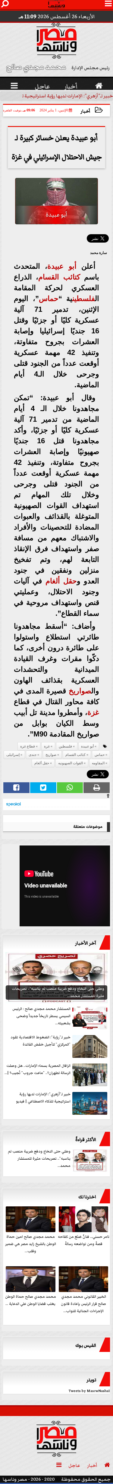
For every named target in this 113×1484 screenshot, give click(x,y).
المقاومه (98, 763)
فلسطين (83, 298)
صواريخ (80, 691)
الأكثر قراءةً (85, 1139)
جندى (32, 755)
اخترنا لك (87, 1196)
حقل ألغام (61, 581)
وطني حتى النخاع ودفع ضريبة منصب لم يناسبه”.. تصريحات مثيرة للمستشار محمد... (39, 1159)
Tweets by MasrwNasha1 (89, 1391)
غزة (93, 712)
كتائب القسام (59, 277)
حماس (48, 298)
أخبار (85, 111)
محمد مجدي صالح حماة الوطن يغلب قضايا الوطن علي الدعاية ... (30, 1300)
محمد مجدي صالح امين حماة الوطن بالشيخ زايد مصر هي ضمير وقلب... (30, 1244)
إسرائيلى (13, 755)
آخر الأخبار (85, 943)
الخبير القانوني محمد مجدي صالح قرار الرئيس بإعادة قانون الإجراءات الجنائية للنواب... (83, 1304)
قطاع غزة (27, 746)
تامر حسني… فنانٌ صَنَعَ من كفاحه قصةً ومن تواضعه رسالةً (83, 1240)
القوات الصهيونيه (70, 763)
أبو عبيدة (61, 266)
